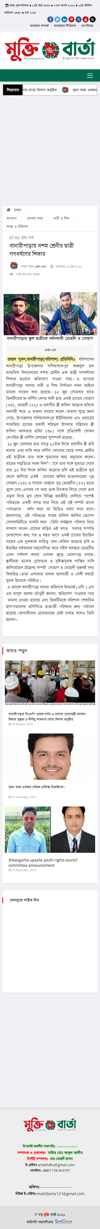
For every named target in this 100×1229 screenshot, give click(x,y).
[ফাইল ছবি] (50, 316)
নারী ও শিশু (61, 218)
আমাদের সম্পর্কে (39, 26)
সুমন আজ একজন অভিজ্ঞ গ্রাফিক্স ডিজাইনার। (36, 787)
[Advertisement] (50, 150)
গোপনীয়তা (87, 26)
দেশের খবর (35, 218)
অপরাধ (12, 218)
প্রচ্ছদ (17, 209)
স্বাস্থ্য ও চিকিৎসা (17, 226)
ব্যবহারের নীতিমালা (65, 26)
